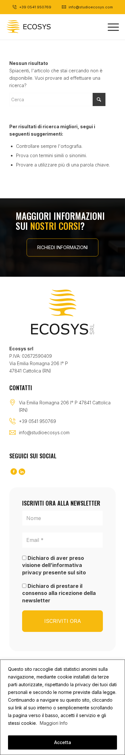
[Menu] (110, 27)
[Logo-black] (39, 27)
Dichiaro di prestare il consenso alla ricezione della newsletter (59, 593)
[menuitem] (110, 27)
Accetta (62, 742)
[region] (62, 707)
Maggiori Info (54, 723)
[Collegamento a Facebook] (13, 472)
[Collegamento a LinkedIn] (22, 472)
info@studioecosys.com (44, 432)
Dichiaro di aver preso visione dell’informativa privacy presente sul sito (54, 565)
